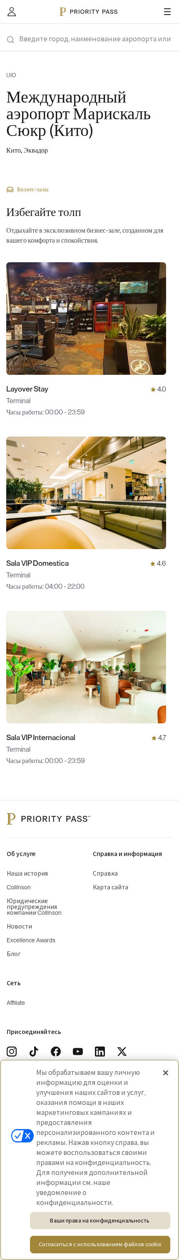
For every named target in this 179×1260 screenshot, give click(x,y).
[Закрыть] (166, 1073)
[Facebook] (56, 1052)
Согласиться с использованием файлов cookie (100, 1244)
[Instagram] (12, 1052)
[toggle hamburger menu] (167, 12)
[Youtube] (78, 1052)
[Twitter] (122, 1052)
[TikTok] (34, 1052)
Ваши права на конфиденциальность (99, 1220)
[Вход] (12, 12)
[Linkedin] (100, 1052)
